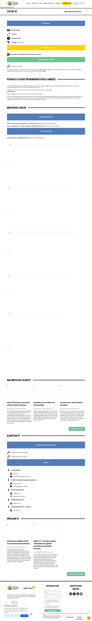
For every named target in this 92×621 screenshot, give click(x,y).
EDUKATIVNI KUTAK (48, 3)
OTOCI (40, 3)
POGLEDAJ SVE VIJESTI (76, 429)
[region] (16, 611)
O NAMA (57, 3)
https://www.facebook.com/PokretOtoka (70, 593)
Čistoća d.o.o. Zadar (16, 66)
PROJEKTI (34, 3)
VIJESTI (28, 3)
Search (85, 3)
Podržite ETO (67, 3)
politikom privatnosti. (53, 618)
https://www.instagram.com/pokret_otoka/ (74, 593)
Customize (8, 615)
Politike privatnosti (79, 618)
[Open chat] (89, 618)
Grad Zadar (25, 452)
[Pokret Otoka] (13, 3)
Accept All (24, 615)
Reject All (16, 615)
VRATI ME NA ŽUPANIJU (72, 12)
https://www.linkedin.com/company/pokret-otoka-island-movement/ (77, 593)
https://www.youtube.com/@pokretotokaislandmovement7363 (81, 593)
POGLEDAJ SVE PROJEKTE (76, 574)
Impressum (70, 617)
